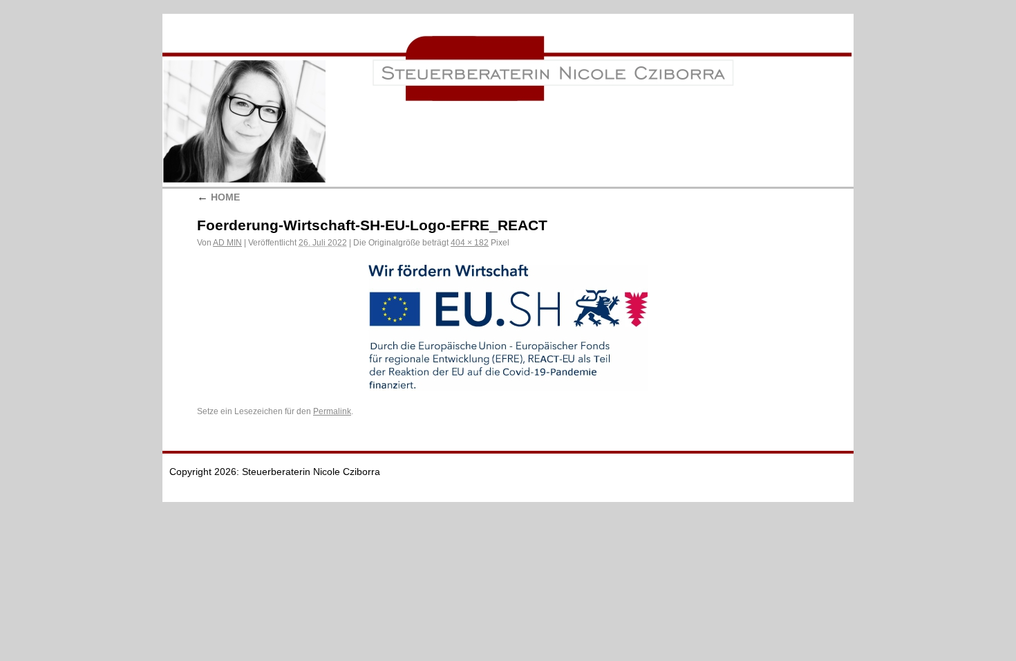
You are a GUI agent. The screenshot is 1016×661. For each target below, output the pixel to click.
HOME (218, 197)
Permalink (332, 411)
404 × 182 (470, 243)
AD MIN (227, 243)
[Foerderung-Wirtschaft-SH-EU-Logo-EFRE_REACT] (508, 328)
